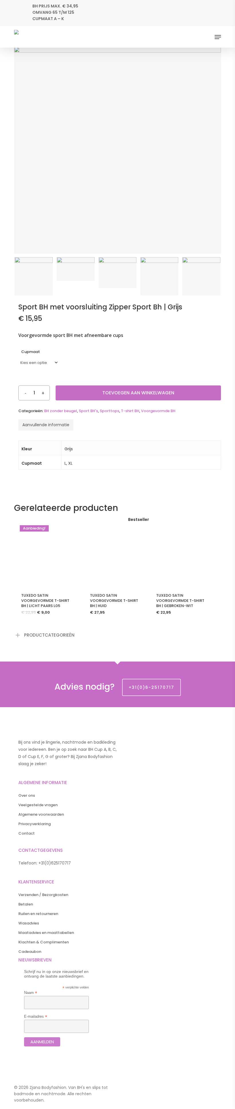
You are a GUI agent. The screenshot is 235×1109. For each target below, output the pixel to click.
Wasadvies (28, 923)
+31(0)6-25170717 (151, 687)
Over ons (26, 795)
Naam (30, 992)
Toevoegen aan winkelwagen (138, 392)
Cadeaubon (29, 951)
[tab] (45, 425)
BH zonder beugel (60, 411)
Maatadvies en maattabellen (46, 932)
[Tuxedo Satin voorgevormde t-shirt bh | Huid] (116, 552)
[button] (218, 37)
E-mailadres (35, 1016)
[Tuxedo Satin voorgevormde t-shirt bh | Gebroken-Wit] (182, 552)
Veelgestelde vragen (38, 805)
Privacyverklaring (34, 824)
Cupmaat (30, 351)
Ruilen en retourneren (38, 913)
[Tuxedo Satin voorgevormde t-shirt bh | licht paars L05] (47, 552)
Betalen (25, 904)
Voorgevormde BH (158, 411)
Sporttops (109, 411)
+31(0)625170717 (54, 863)
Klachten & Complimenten (43, 942)
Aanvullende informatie (45, 425)
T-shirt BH (130, 411)
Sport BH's (88, 411)
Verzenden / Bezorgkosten (43, 894)
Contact (26, 833)
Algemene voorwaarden (41, 814)
